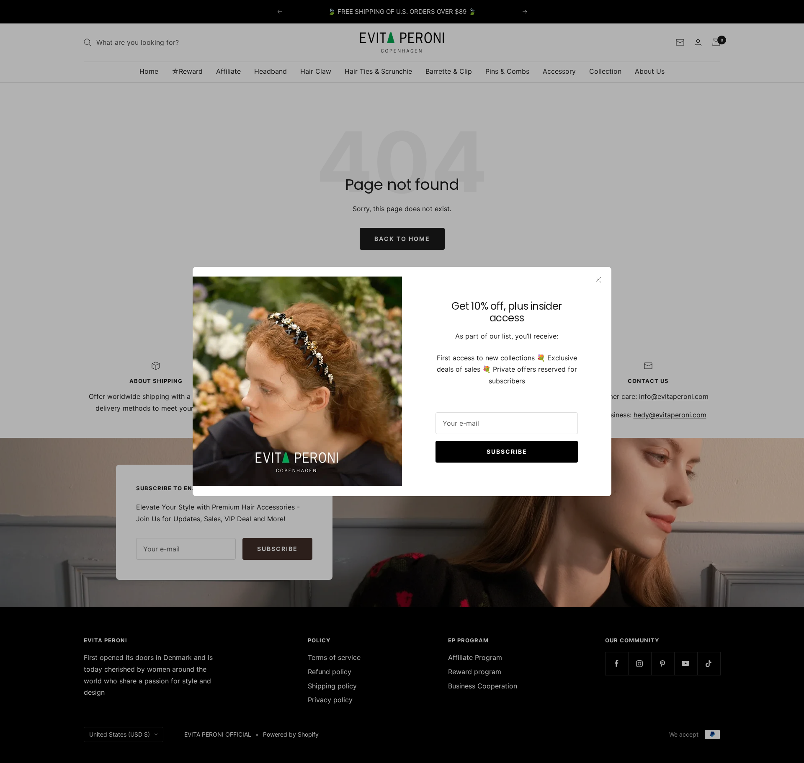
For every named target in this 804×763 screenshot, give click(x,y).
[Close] (598, 280)
